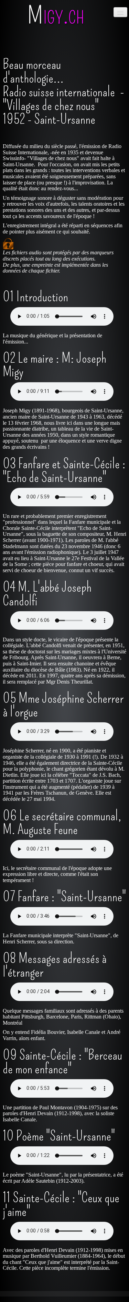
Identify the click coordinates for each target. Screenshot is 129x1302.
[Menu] (120, 12)
